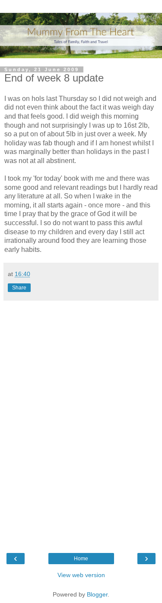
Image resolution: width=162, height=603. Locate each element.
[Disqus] (81, 421)
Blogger (97, 594)
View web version (81, 575)
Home (81, 559)
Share (19, 288)
